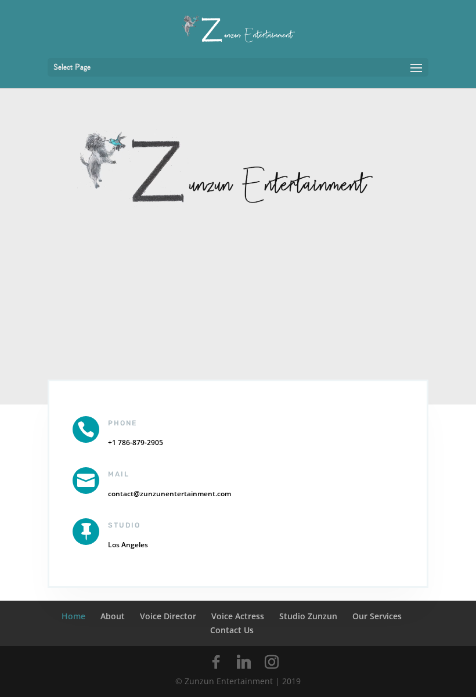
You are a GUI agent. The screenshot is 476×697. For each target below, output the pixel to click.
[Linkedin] (243, 662)
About (112, 616)
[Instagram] (271, 662)
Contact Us (232, 629)
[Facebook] (216, 662)
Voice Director (168, 616)
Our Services (377, 616)
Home (73, 616)
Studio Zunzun (308, 616)
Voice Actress (237, 616)
